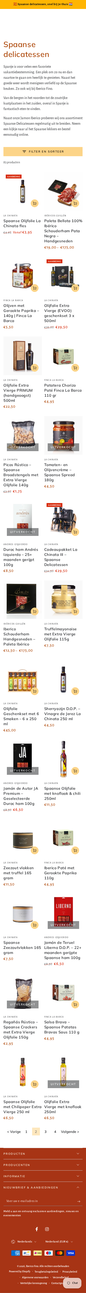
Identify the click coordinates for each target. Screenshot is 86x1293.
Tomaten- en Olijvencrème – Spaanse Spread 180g (59, 472)
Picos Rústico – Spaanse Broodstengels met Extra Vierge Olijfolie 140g (20, 474)
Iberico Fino (32, 1266)
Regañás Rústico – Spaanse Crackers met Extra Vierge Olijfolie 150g (20, 1029)
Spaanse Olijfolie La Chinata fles (22, 223)
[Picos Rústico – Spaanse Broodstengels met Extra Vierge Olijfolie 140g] (22, 435)
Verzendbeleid (61, 1277)
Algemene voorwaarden (35, 1277)
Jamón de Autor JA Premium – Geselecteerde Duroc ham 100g (20, 796)
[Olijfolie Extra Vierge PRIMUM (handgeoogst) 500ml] (22, 356)
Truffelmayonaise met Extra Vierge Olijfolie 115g (60, 634)
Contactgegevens (60, 1283)
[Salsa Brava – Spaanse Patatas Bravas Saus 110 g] (63, 992)
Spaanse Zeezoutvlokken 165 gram (22, 947)
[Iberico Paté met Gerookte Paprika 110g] (63, 838)
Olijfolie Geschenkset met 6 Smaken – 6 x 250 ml (21, 716)
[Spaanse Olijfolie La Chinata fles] (22, 191)
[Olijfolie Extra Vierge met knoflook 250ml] (63, 1072)
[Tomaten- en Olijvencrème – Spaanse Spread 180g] (63, 435)
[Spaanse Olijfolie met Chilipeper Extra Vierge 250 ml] (22, 1072)
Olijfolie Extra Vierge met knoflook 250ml (63, 1106)
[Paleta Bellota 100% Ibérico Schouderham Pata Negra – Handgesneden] (63, 191)
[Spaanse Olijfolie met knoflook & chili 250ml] (63, 759)
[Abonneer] (80, 1201)
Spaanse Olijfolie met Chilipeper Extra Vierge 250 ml (22, 1106)
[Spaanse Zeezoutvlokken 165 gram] (22, 913)
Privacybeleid (69, 1271)
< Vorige (14, 1131)
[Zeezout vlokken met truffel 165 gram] (22, 838)
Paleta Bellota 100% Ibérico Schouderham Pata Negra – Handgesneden (63, 230)
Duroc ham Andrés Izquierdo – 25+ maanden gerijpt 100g (20, 557)
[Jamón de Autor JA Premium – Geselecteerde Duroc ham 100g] (22, 759)
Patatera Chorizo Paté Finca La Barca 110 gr (63, 390)
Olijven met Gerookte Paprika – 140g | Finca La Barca (21, 313)
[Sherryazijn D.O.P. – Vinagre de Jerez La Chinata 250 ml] (63, 679)
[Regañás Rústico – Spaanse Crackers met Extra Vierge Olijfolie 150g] (22, 992)
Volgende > (70, 1131)
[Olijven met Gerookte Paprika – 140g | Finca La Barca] (22, 276)
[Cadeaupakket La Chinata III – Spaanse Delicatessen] (63, 520)
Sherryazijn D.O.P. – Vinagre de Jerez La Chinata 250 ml (62, 713)
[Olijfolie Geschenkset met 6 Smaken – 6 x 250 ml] (22, 679)
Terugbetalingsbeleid (46, 1271)
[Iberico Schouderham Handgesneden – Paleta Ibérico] (22, 599)
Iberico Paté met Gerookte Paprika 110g (60, 873)
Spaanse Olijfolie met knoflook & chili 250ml (62, 793)
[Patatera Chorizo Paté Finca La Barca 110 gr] (63, 356)
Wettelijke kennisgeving (33, 1283)
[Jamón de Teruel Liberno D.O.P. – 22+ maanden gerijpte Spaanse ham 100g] (63, 913)
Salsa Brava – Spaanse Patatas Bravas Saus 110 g (62, 1027)
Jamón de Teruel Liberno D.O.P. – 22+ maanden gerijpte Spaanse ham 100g (63, 950)
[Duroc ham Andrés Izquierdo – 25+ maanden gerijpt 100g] (22, 520)
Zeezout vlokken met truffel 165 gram (18, 873)
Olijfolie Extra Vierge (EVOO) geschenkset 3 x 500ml (59, 313)
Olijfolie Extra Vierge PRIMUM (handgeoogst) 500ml (18, 393)
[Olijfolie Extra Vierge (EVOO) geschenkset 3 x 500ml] (63, 276)
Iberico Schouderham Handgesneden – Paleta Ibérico (19, 636)
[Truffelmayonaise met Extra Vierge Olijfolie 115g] (63, 599)
